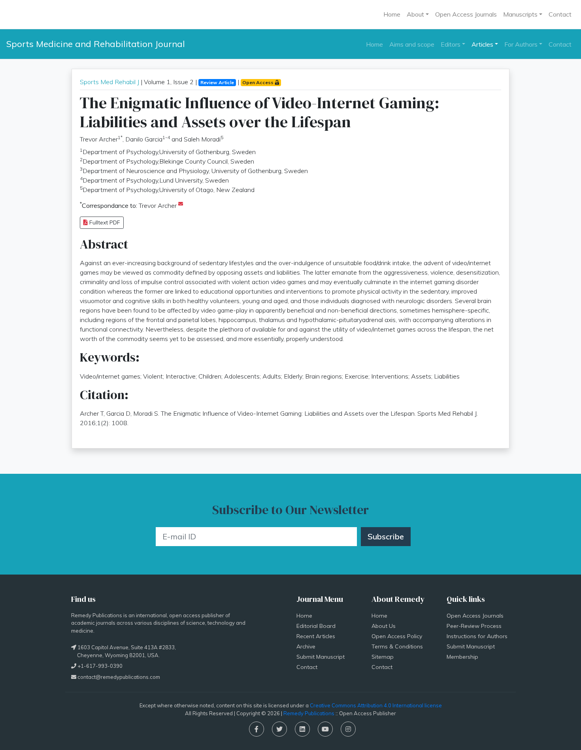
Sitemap (383, 656)
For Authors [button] (521, 44)
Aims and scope (411, 44)
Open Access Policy (397, 636)
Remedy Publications (308, 713)
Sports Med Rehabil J (109, 82)
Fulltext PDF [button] (104, 222)
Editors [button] (450, 44)
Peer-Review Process (474, 625)
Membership (462, 656)
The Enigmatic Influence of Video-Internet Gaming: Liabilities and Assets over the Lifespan (260, 112)
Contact (560, 14)
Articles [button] (482, 44)
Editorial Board (316, 625)
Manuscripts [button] (520, 14)
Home (391, 14)
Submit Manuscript (320, 656)
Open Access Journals (466, 14)
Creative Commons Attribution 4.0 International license (376, 705)
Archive (305, 646)
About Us (384, 625)
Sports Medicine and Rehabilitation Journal (95, 43)
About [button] (415, 14)
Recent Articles (315, 636)
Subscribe (386, 536)
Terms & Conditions (397, 646)
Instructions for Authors (477, 636)
